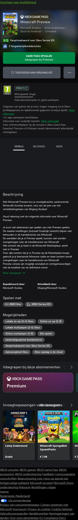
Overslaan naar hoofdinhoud (18, 2)
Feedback (48, 474)
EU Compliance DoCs (52, 518)
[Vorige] (64, 367)
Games (4, 491)
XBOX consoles (9, 470)
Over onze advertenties (24, 518)
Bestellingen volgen (43, 487)
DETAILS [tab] (19, 146)
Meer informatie (50, 121)
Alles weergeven (49, 405)
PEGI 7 (20, 88)
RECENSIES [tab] (39, 146)
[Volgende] (71, 367)
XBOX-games (27, 470)
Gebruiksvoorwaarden (14, 513)
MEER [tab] (59, 146)
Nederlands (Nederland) (15, 496)
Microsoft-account (41, 483)
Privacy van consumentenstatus (20, 505)
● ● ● (69, 72)
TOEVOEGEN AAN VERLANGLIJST (33, 72)
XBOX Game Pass (47, 470)
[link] (19, 435)
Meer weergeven (12, 273)
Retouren (25, 487)
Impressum (20, 509)
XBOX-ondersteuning (28, 474)
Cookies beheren (61, 509)
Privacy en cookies (39, 509)
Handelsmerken (38, 513)
